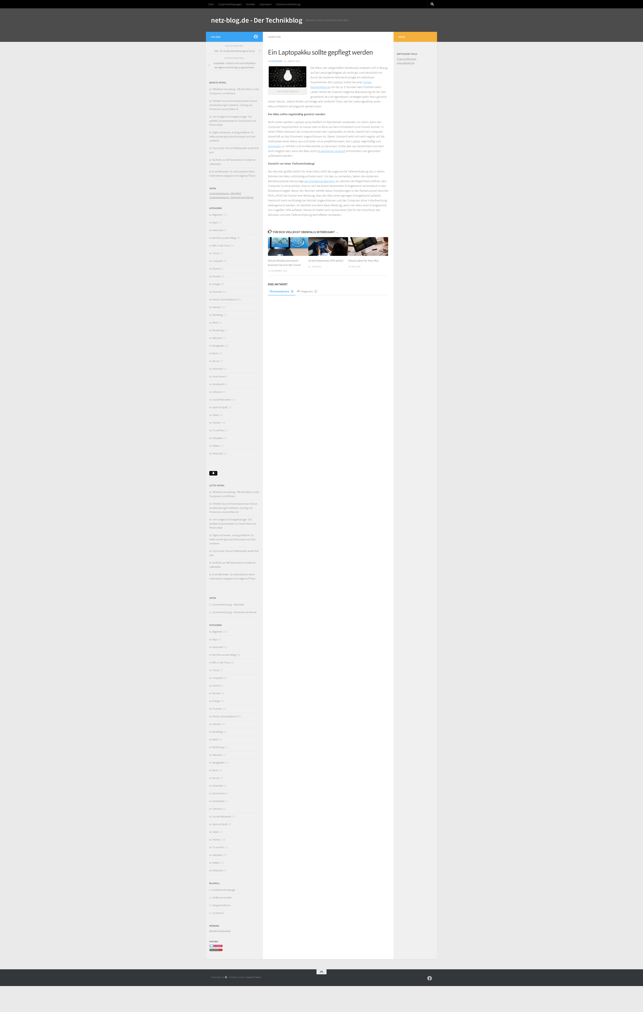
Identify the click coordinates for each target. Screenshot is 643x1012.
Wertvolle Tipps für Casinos (219, 930)
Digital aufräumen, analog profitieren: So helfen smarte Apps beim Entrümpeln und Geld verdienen (232, 136)
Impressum (266, 4)
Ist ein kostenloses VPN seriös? (326, 260)
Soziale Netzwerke (221, 399)
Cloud (215, 253)
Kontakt (250, 4)
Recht (215, 353)
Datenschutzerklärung (288, 4)
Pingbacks (308, 291)
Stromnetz (274, 146)
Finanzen (217, 291)
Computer (274, 37)
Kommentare (283, 291)
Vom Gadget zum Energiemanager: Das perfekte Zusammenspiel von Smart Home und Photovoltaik (232, 120)
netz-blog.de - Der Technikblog (256, 20)
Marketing (217, 314)
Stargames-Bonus (221, 905)
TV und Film (218, 430)
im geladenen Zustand (331, 151)
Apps (214, 222)
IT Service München (406, 58)
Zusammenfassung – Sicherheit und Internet (231, 197)
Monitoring (218, 330)
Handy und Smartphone (224, 299)
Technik (216, 422)
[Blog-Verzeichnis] (216, 946)
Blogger (277, 61)
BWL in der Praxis (221, 245)
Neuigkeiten (218, 345)
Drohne (216, 268)
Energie (216, 284)
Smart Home (218, 376)
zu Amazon (218, 913)
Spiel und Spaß (219, 407)
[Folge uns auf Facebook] (256, 37)
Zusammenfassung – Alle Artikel (225, 193)
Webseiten (217, 438)
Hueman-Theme (253, 977)
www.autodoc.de (405, 62)
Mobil (215, 322)
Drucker (216, 276)
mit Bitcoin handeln (222, 897)
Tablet (215, 415)
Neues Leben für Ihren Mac (363, 260)
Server (215, 361)
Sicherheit (217, 368)
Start (211, 4)
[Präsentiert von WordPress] (226, 977)
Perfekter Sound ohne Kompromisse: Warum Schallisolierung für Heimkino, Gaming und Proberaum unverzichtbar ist (233, 105)
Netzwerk (217, 338)
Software (216, 391)
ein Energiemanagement (319, 181)
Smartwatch (218, 384)
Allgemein (217, 214)
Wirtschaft (217, 453)
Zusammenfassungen (230, 4)
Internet (216, 307)
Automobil (217, 230)
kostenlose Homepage (223, 889)
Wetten (215, 445)
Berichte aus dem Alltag (224, 237)
